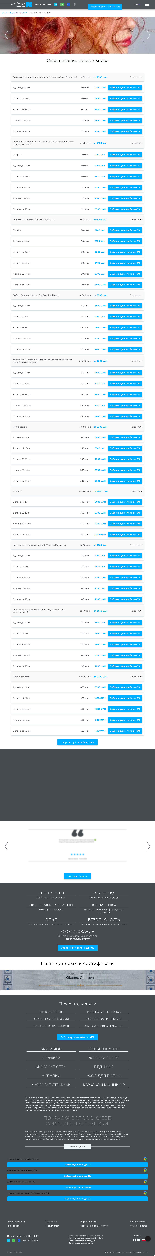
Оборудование (77, 931)
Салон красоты (10, 13)
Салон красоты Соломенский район (86, 1238)
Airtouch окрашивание (104, 1026)
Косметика (104, 905)
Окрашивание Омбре (103, 1019)
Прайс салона (16, 1221)
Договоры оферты (140, 1252)
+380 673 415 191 (42, 4)
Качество (104, 893)
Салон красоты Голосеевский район (86, 1236)
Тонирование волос (104, 1011)
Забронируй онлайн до (105, 6)
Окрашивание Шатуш (51, 1026)
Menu (146, 4)
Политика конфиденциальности (117, 1252)
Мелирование (51, 1011)
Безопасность (104, 919)
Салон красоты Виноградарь (82, 1241)
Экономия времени (51, 905)
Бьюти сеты (51, 893)
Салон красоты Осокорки (81, 1243)
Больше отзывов (77, 876)
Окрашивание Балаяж (51, 1019)
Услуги (23, 13)
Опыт (51, 919)
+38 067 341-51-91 (30, 1240)
